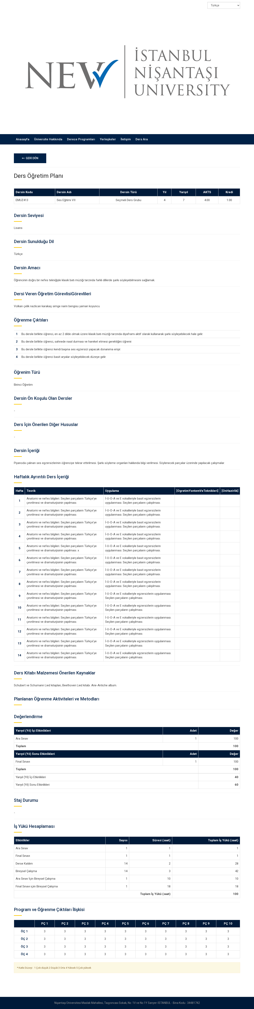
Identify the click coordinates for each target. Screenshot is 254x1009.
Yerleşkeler (108, 139)
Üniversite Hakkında (48, 139)
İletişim (126, 139)
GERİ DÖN (31, 158)
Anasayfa (22, 139)
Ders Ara (142, 139)
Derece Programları (81, 139)
